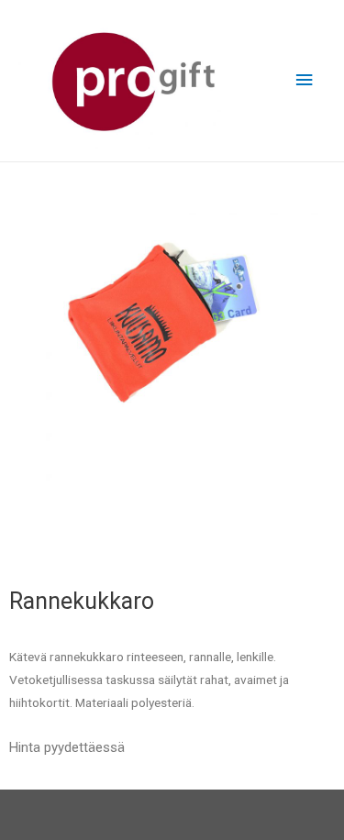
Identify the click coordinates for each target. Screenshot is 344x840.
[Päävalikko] (304, 80)
